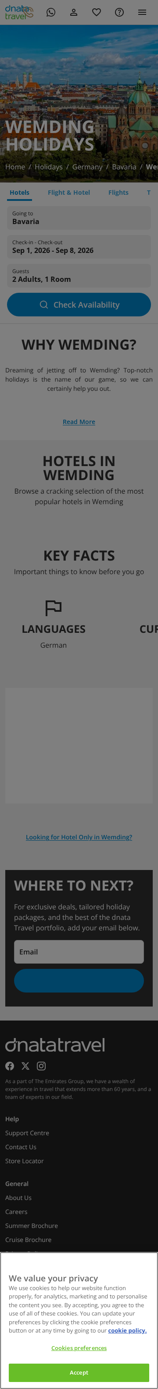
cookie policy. (127, 1330)
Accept (79, 1372)
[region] (79, 1320)
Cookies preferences (79, 1348)
